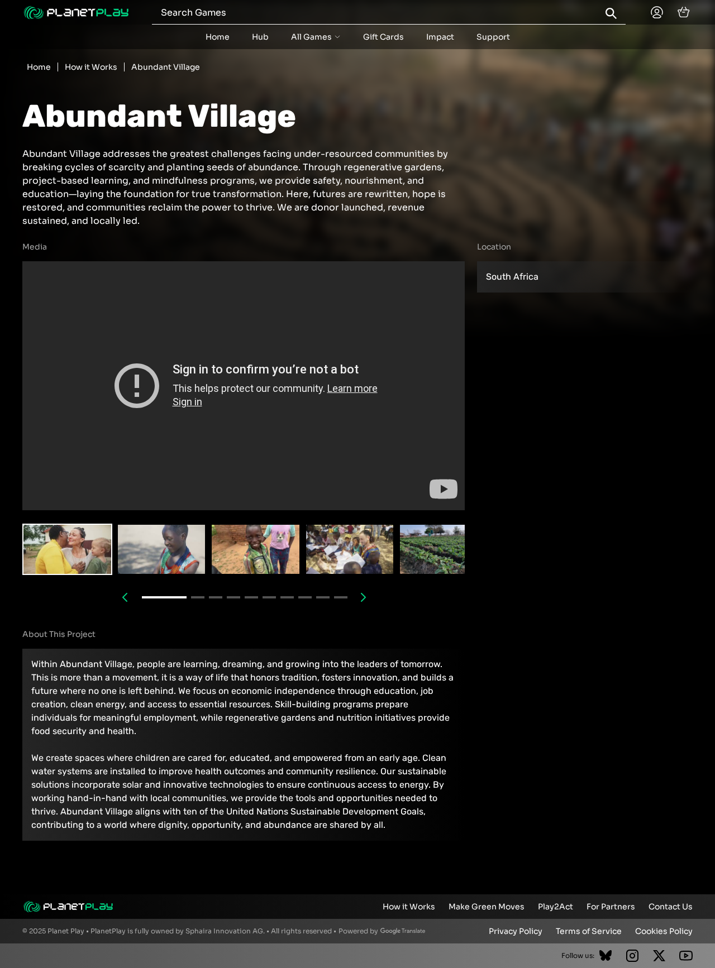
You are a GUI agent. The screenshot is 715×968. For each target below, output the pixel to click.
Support (493, 37)
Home (218, 37)
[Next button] (363, 597)
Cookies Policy (664, 931)
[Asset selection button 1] (162, 549)
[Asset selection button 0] (67, 549)
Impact (440, 37)
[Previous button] (124, 597)
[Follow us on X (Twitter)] (659, 955)
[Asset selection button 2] (256, 549)
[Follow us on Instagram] (632, 955)
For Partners (611, 907)
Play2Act (555, 907)
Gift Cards (383, 37)
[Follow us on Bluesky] (605, 955)
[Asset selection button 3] (350, 549)
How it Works (91, 67)
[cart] (683, 12)
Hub (260, 37)
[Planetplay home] (76, 12)
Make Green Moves (487, 907)
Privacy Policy (515, 931)
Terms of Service (589, 931)
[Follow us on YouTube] (686, 955)
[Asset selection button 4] (444, 549)
